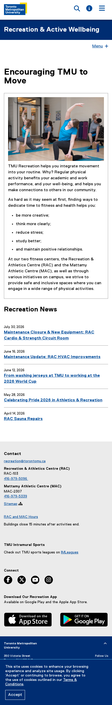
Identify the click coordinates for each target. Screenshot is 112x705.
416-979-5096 (16, 479)
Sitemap (10, 504)
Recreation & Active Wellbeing (51, 29)
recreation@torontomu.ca (25, 461)
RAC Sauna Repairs (23, 419)
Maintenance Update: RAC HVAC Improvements (52, 357)
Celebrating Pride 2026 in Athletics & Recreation (53, 400)
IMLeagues (69, 552)
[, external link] (28, 620)
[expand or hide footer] (105, 643)
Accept (15, 695)
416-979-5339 (15, 496)
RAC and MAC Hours (21, 517)
